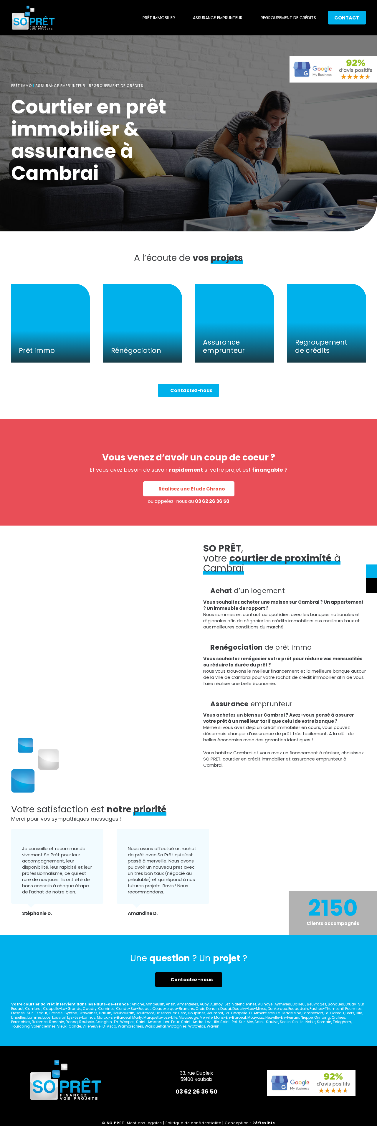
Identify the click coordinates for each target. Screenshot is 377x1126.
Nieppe (307, 1017)
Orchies (338, 1017)
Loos (46, 1017)
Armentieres (187, 1004)
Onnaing (322, 1017)
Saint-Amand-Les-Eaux (158, 1021)
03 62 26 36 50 (212, 501)
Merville (206, 1017)
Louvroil (59, 1017)
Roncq (72, 1021)
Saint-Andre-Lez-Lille (200, 1021)
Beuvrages (316, 1004)
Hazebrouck (166, 1012)
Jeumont (215, 1012)
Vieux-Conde (69, 1026)
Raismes (40, 1021)
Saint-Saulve (266, 1021)
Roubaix (86, 1021)
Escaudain (298, 1008)
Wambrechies (130, 1026)
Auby (204, 1004)
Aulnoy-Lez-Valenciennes (233, 1004)
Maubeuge (188, 1017)
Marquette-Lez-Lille (160, 1017)
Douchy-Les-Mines (249, 1008)
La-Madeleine (288, 1012)
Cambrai (33, 1008)
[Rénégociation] (142, 323)
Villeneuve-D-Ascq (99, 1026)
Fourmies (353, 1008)
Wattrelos (196, 1026)
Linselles (18, 1017)
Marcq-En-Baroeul (114, 1017)
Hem (182, 1012)
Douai (225, 1008)
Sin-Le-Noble (303, 1021)
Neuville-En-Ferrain (282, 1017)
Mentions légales (144, 1122)
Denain (212, 1008)
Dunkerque (277, 1008)
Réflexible (263, 1122)
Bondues (336, 1004)
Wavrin (213, 1026)
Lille (359, 1012)
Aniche (138, 1004)
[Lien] (33, 17)
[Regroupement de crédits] (326, 323)
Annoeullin (154, 1004)
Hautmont (145, 1012)
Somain (324, 1021)
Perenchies (20, 1021)
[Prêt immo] (50, 323)
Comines (106, 1008)
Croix (200, 1008)
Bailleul (298, 1004)
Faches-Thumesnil (327, 1008)
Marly (137, 1017)
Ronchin (56, 1021)
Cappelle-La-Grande (62, 1008)
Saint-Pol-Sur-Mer (236, 1021)
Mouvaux (255, 1017)
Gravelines (87, 1012)
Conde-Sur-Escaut (133, 1008)
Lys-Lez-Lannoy (81, 1017)
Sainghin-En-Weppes (115, 1021)
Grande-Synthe (63, 1012)
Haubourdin (123, 1012)
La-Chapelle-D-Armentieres (250, 1012)
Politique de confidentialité (193, 1122)
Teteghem (342, 1021)
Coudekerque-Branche (173, 1008)
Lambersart (312, 1012)
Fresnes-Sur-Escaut (29, 1012)
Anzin (171, 1004)
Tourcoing (20, 1026)
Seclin (285, 1021)
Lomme (34, 1017)
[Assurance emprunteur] (234, 323)
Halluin (105, 1012)
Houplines (197, 1012)
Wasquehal (155, 1026)
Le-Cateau (334, 1012)
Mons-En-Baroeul (230, 1017)
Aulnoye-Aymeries (274, 1004)
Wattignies (177, 1026)
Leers (349, 1012)
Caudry (90, 1008)
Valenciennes (43, 1026)
